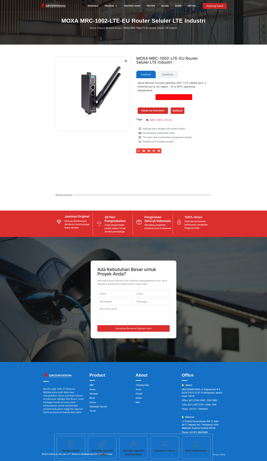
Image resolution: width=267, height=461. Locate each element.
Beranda (93, 5)
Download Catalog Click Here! (174, 97)
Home (93, 27)
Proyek (151, 5)
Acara (165, 5)
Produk (109, 5)
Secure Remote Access (110, 27)
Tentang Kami (132, 5)
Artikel (192, 5)
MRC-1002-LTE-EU (161, 119)
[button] (125, 61)
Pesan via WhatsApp (152, 110)
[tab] (146, 74)
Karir (178, 5)
